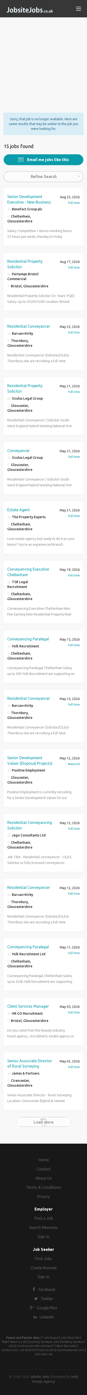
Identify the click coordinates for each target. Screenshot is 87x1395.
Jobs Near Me (69, 1337)
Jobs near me (43, 1354)
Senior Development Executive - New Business (29, 199)
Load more (44, 1122)
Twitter (47, 1298)
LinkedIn (47, 1317)
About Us (43, 1178)
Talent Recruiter (65, 1345)
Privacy (43, 1196)
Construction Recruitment (34, 1345)
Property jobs (45, 1350)
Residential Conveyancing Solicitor (29, 825)
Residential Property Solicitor (25, 264)
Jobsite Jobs (39, 1377)
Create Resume (43, 1268)
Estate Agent (18, 510)
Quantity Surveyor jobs (43, 1341)
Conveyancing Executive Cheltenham (28, 572)
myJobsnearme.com (70, 1350)
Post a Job (43, 1218)
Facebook (47, 1289)
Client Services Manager (28, 1006)
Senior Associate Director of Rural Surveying (29, 1064)
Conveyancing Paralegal (28, 639)
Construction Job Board (17, 1350)
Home (43, 1160)
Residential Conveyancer (28, 326)
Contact (43, 1169)
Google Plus (46, 1308)
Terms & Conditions (43, 1187)
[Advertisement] (43, 60)
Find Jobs (43, 1258)
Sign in (43, 1236)
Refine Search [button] (44, 176)
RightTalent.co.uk (14, 1341)
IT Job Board (49, 1337)
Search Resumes (43, 1227)
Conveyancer (18, 450)
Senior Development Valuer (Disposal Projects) (29, 760)
